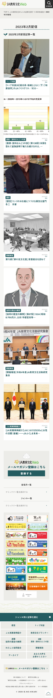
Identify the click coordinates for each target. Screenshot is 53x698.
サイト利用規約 (42, 686)
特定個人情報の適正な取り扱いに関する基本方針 (20, 686)
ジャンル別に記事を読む (26, 617)
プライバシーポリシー (26, 683)
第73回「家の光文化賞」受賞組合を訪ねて (25, 259)
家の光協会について (19, 677)
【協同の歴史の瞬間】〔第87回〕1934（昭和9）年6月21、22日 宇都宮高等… (25, 315)
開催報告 (9, 255)
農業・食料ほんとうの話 (15, 139)
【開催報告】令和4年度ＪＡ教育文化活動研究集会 (26, 373)
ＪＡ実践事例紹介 (13, 426)
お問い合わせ (42, 680)
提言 (8, 197)
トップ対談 (10, 81)
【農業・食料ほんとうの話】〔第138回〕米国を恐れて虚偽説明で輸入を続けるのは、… (26, 144)
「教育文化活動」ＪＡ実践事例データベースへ (21, 680)
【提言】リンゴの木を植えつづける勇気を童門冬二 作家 (26, 203)
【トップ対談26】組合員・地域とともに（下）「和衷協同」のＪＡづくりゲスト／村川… (26, 86)
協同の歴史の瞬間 (13, 310)
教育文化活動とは (33, 677)
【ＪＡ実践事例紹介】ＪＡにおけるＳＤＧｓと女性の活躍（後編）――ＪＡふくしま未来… (26, 432)
